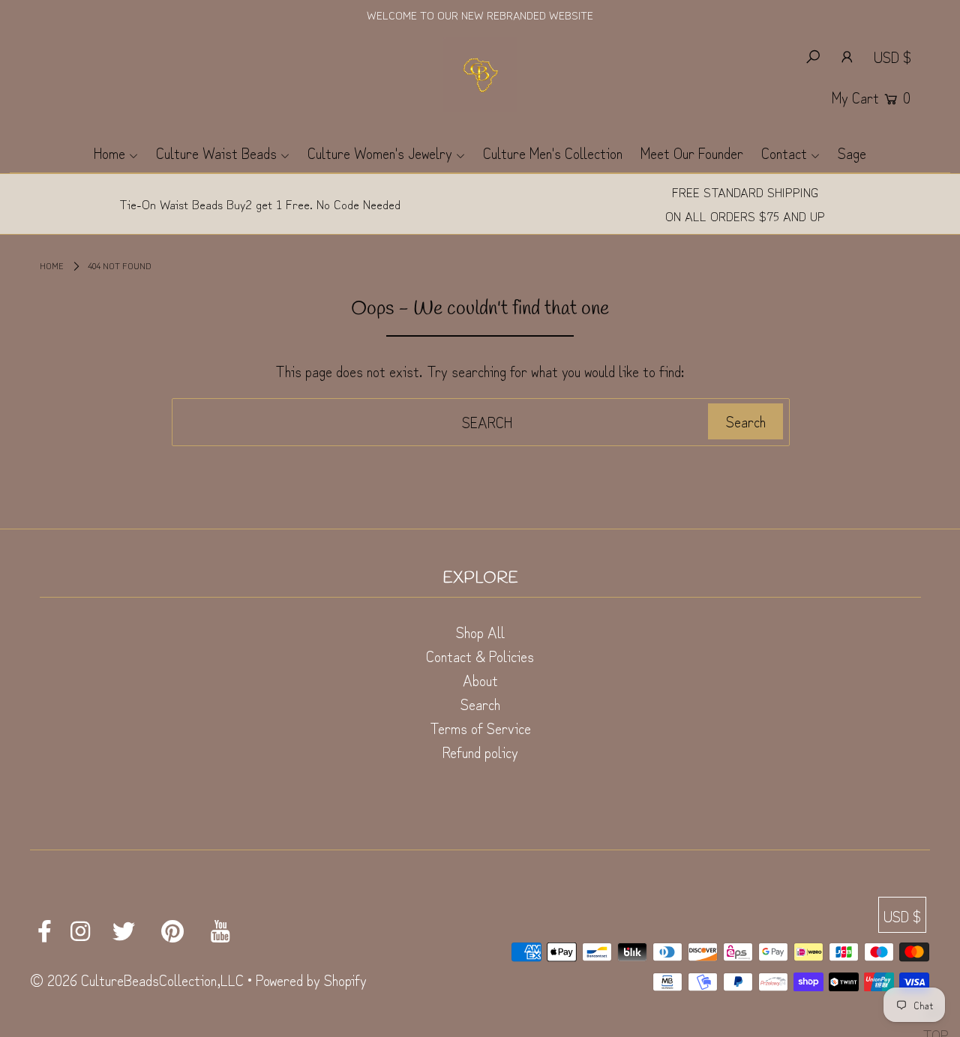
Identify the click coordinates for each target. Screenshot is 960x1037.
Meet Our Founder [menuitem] (691, 152)
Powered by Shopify (311, 980)
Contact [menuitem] (784, 152)
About (480, 680)
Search (480, 704)
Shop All (480, 632)
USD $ (892, 56)
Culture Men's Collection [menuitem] (552, 152)
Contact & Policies (480, 656)
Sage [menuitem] (852, 152)
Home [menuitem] (109, 152)
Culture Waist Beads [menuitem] (216, 152)
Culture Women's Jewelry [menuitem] (380, 152)
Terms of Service (480, 728)
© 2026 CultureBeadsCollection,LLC (137, 980)
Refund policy (480, 752)
